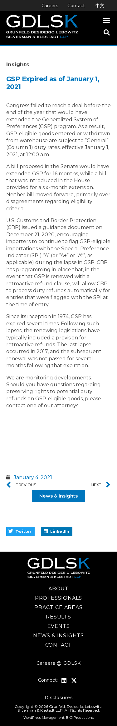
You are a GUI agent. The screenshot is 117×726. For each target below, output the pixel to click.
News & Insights (58, 635)
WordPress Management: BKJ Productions (58, 717)
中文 (99, 5)
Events (58, 626)
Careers (49, 5)
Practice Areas (58, 607)
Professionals (58, 598)
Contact (76, 5)
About (58, 589)
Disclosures (59, 697)
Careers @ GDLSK (59, 663)
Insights (17, 64)
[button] (106, 20)
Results (58, 617)
